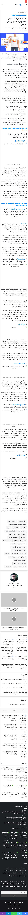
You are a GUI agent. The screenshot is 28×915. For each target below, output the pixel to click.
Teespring (21, 259)
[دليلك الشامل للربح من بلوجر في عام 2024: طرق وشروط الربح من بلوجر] (21, 642)
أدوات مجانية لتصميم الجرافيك (17, 524)
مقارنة (20, 875)
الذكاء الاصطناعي (13, 870)
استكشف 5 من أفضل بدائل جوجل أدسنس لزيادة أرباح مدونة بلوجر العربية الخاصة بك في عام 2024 (21, 778)
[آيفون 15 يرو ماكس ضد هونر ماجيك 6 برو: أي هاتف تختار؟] (21, 788)
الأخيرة (14, 710)
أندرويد (20, 870)
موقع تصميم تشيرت (19, 560)
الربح (8, 527)
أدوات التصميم (11, 521)
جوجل (25, 873)
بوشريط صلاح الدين (14, 583)
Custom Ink (24, 224)
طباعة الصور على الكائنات (18, 553)
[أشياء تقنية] (18, 5)
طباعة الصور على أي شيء (18, 547)
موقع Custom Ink (18, 209)
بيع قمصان (11, 534)
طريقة (4, 873)
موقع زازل (21, 455)
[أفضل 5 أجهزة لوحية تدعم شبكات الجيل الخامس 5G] (7, 659)
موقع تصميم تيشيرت (19, 563)
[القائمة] (2, 5)
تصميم (23, 537)
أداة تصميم (22, 521)
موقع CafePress (18, 404)
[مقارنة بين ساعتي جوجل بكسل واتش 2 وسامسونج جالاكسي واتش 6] (5, 856)
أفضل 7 (23, 527)
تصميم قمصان (6, 540)
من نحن (14, 904)
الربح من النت (21, 531)
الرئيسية (24, 12)
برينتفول (21, 324)
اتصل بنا (9, 904)
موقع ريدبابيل (20, 141)
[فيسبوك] (15, 588)
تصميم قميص (21, 544)
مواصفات (15, 875)
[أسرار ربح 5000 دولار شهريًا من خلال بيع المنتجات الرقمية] (21, 659)
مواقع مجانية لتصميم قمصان (17, 557)
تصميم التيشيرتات (13, 537)
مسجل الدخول (18, 704)
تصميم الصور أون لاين (19, 540)
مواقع (19, 12)
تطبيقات (6, 870)
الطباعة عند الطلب (10, 531)
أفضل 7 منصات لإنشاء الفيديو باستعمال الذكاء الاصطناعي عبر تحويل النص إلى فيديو (10, 726)
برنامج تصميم (21, 534)
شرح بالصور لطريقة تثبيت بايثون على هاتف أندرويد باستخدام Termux (10, 736)
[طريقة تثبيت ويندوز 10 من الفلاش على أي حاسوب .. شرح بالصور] (22, 755)
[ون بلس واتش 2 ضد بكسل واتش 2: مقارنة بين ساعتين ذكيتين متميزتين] (14, 855)
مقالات (17, 15)
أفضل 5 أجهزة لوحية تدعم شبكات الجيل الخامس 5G (7, 794)
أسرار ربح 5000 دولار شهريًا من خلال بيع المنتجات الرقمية (21, 666)
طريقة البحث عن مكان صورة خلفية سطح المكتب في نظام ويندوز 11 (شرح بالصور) (9, 717)
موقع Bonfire (19, 363)
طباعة (12, 544)
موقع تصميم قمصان (19, 566)
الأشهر (23, 710)
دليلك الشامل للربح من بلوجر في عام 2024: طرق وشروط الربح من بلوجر (21, 649)
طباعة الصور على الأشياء (19, 550)
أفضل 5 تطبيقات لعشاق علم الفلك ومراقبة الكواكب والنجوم (10, 745)
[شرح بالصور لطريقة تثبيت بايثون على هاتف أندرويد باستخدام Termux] (22, 738)
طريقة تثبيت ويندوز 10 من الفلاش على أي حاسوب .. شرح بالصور (9, 752)
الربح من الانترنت (23, 15)
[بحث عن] (26, 5)
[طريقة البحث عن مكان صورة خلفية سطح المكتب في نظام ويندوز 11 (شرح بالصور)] (22, 719)
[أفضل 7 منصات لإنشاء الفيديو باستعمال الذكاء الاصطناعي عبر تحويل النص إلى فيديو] (22, 728)
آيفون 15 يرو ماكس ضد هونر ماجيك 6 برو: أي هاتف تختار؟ (21, 794)
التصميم (15, 527)
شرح (15, 873)
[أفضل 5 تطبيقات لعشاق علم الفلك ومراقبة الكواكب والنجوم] (22, 746)
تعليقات (5, 710)
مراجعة (24, 875)
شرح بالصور (10, 873)
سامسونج (20, 873)
